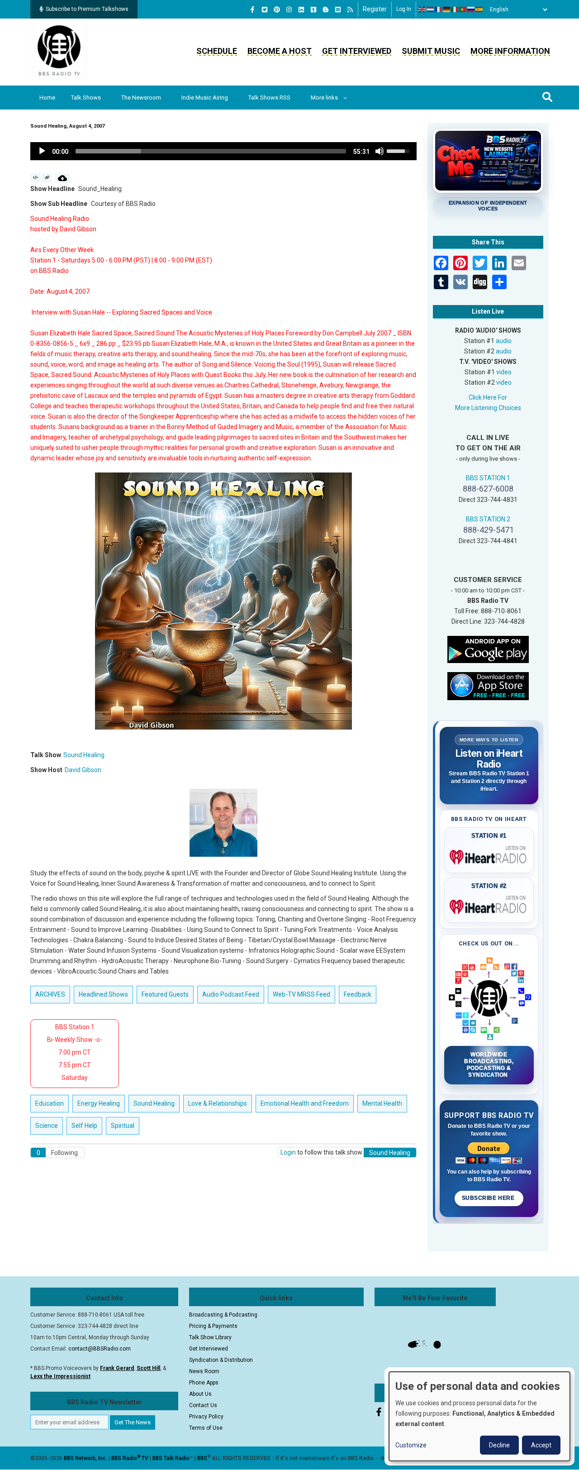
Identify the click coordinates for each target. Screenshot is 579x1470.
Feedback (357, 994)
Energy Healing (98, 1103)
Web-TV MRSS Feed (301, 994)
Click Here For (488, 397)
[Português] (463, 9)
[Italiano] (455, 9)
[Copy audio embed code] (35, 177)
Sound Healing (83, 755)
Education (49, 1103)
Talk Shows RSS (269, 97)
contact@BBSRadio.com (99, 1349)
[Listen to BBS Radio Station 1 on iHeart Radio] (489, 855)
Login (288, 1152)
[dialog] (479, 1416)
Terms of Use (206, 1428)
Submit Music (431, 51)
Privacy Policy (206, 1416)
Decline (499, 1445)
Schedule (216, 51)
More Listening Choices (488, 407)
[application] (223, 151)
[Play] (42, 151)
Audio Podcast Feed (230, 994)
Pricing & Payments (213, 1326)
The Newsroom (141, 97)
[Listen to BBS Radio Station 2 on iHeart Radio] (489, 905)
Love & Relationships (217, 1103)
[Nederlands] (431, 9)
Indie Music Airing (204, 97)
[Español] (479, 9)
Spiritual (122, 1125)
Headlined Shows (103, 994)
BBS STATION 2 (488, 519)
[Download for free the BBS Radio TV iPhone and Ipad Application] (488, 685)
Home (47, 97)
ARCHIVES (50, 994)
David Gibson (83, 769)
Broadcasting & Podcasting (223, 1315)
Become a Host (279, 51)
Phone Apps (203, 1382)
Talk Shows (86, 97)
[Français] (439, 9)
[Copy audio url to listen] (47, 177)
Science (46, 1125)
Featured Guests (165, 994)
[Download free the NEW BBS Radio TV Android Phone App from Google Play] (488, 648)
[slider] (211, 151)
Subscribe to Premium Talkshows (87, 9)
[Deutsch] (447, 9)
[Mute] (379, 151)
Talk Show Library (210, 1337)
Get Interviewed (356, 51)
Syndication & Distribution (221, 1360)
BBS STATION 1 (488, 478)
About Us (200, 1394)
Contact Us (203, 1405)
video (504, 372)
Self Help (84, 1125)
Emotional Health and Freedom (305, 1103)
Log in (403, 9)
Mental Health (382, 1103)
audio (504, 340)
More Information (510, 51)
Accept (541, 1445)
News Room (204, 1371)
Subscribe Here (489, 1198)
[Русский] (471, 9)
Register (375, 9)
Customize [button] (411, 1445)
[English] (422, 9)
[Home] (59, 51)
